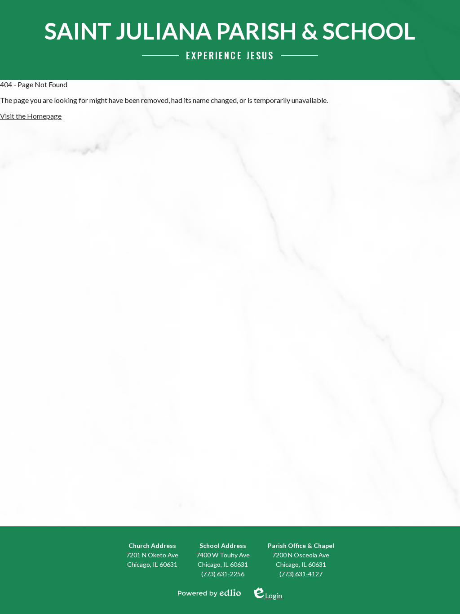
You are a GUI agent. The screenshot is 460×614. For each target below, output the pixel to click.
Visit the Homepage (31, 115)
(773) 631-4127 (301, 574)
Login (273, 593)
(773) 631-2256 (222, 574)
